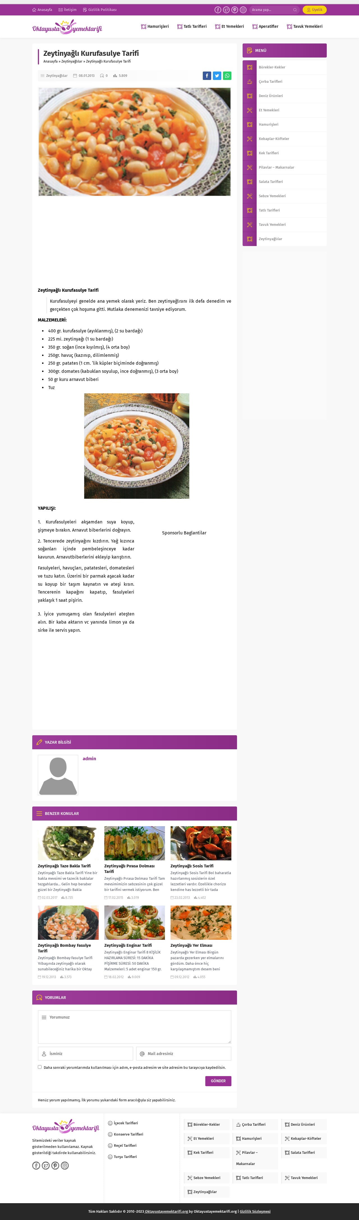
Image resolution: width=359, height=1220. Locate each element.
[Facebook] (218, 9)
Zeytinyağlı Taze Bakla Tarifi (64, 866)
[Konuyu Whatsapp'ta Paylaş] (227, 76)
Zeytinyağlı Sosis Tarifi (192, 866)
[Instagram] (243, 9)
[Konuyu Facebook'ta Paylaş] (207, 76)
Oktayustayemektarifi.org (166, 1211)
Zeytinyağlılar (71, 61)
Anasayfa (50, 61)
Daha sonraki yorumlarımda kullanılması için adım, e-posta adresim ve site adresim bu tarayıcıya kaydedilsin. (135, 1067)
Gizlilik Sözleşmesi (255, 1211)
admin (89, 759)
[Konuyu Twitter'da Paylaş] (217, 76)
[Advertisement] (134, 241)
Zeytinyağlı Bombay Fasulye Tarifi (64, 948)
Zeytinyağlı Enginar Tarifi (128, 945)
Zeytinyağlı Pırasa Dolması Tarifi (129, 868)
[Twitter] (226, 9)
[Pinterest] (234, 9)
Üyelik (317, 10)
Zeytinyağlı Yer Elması (191, 945)
